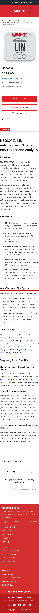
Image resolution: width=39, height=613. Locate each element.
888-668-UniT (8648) (19, 591)
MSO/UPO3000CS (23, 350)
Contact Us (6, 531)
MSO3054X (31, 341)
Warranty (5, 542)
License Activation (10, 554)
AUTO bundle (6, 379)
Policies (5, 538)
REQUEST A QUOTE (19, 107)
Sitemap (5, 565)
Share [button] (6, 119)
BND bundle (33, 382)
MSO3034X (5, 341)
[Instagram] (25, 605)
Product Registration (10, 551)
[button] (4, 10)
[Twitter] (9, 605)
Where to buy (7, 574)
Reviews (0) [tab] (11, 472)
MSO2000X (5, 353)
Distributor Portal (9, 581)
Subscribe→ (34, 522)
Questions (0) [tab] (28, 472)
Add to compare (21, 113)
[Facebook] (30, 605)
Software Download (10, 558)
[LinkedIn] (19, 605)
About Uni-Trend (9, 534)
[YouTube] (14, 605)
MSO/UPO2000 (7, 350)
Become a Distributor (11, 578)
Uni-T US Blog (7, 585)
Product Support (9, 561)
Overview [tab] (5, 129)
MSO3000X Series (8, 171)
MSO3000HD (17, 353)
